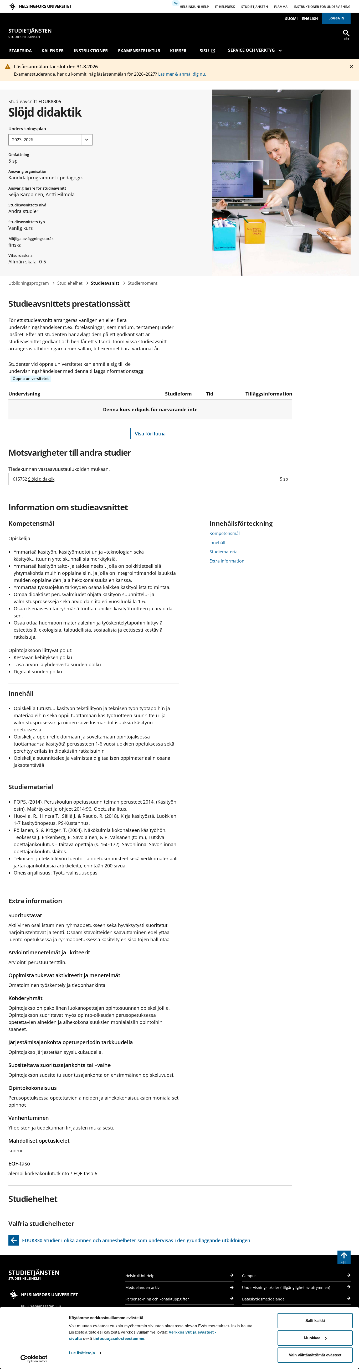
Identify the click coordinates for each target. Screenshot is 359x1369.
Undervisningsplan (27, 129)
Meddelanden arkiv (142, 1287)
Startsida (20, 51)
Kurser (178, 51)
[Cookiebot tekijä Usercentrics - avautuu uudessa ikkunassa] (34, 1359)
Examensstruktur (139, 51)
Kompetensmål (224, 533)
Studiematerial (224, 552)
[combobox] (50, 139)
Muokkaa (312, 1338)
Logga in (336, 18)
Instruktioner (91, 51)
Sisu (207, 51)
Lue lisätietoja (82, 1353)
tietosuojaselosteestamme (118, 1338)
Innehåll (217, 542)
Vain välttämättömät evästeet (315, 1355)
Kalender (53, 51)
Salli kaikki (315, 1320)
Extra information (226, 561)
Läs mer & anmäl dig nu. (182, 74)
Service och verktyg (251, 50)
